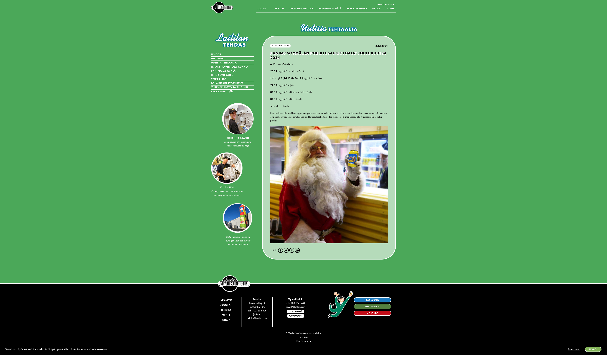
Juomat (263, 8)
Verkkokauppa (356, 8)
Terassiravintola (301, 8)
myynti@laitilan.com (295, 306)
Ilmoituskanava (303, 340)
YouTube (372, 313)
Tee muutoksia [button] (574, 349)
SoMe (226, 320)
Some (390, 8)
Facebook (372, 299)
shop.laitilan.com (366, 113)
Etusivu (226, 299)
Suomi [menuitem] (379, 4)
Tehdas (280, 8)
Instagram (372, 306)
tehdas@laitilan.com (257, 318)
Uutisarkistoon (281, 45)
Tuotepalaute (295, 316)
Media (376, 8)
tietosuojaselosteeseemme (95, 349)
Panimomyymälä (330, 8)
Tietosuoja (303, 337)
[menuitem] (379, 4)
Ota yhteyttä (295, 311)
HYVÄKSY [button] (593, 349)
